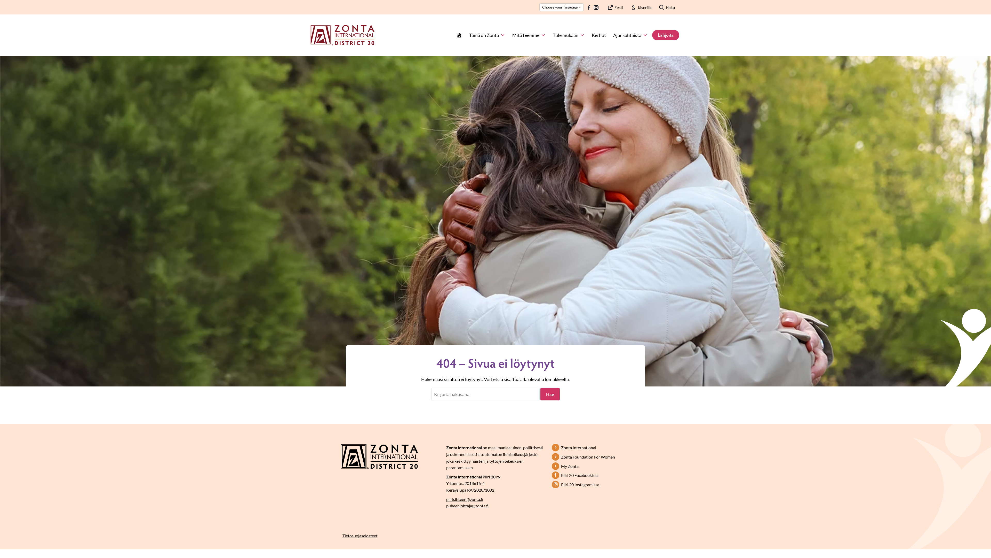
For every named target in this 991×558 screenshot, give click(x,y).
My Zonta (570, 466)
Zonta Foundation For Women (588, 456)
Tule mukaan (565, 35)
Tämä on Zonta (484, 35)
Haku (670, 7)
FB (589, 7)
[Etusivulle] (342, 34)
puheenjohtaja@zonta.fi (467, 505)
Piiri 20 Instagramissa (580, 484)
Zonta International (578, 447)
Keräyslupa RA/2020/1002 (470, 489)
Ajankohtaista (627, 35)
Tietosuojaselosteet (360, 535)
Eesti (618, 7)
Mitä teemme (525, 35)
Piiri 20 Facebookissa (579, 475)
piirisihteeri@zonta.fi (464, 499)
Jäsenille (644, 7)
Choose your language (561, 7)
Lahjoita (666, 35)
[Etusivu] (459, 35)
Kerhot (599, 35)
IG (596, 7)
